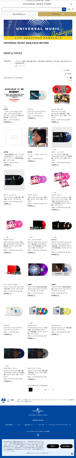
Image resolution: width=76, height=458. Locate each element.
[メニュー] (71, 4)
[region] (19, 14)
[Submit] (64, 9)
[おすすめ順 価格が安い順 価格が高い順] (68, 73)
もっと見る (66, 70)
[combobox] (33, 9)
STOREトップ (7, 18)
